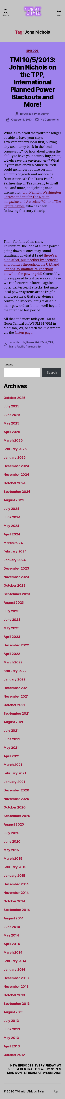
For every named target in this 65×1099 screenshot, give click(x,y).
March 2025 (13, 440)
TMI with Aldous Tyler (29, 1091)
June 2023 (12, 619)
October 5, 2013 (21, 119)
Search (8, 365)
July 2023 (11, 611)
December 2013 (16, 978)
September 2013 (17, 1003)
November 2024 (16, 474)
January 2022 (14, 679)
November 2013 (16, 986)
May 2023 (11, 628)
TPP (50, 342)
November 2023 (16, 577)
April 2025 (12, 432)
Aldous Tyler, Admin (36, 113)
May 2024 (11, 526)
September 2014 (17, 910)
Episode (32, 50)
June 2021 (12, 739)
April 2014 (12, 944)
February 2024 (15, 551)
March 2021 (13, 765)
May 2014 (11, 935)
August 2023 (14, 602)
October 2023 (14, 585)
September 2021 (17, 713)
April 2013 (12, 1046)
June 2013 (12, 1029)
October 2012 (14, 1055)
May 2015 (11, 850)
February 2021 (15, 773)
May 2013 (11, 1038)
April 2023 (12, 637)
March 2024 (13, 543)
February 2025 (15, 449)
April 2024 (12, 534)
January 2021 (14, 782)
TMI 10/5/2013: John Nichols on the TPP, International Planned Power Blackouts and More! (32, 82)
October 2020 (15, 807)
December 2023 (16, 568)
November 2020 (16, 799)
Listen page (23, 333)
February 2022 (15, 671)
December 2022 (16, 645)
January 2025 (15, 457)
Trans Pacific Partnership (25, 346)
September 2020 (17, 816)
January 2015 (14, 875)
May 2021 (11, 747)
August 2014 (13, 918)
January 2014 (14, 969)
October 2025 (14, 398)
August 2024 (14, 500)
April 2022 (12, 654)
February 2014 (15, 961)
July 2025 (11, 406)
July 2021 (11, 730)
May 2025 (11, 423)
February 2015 (15, 867)
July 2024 (11, 509)
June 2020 (12, 841)
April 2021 (12, 756)
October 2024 (14, 483)
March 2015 (13, 858)
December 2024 (16, 466)
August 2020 (14, 824)
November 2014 (16, 893)
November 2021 (16, 696)
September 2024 (17, 491)
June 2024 (12, 517)
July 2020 (12, 833)
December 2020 (16, 790)
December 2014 (16, 884)
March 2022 (13, 662)
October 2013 (14, 995)
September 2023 (17, 594)
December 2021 (16, 688)
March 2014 (13, 952)
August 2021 (13, 722)
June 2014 (12, 927)
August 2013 (13, 1012)
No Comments (49, 119)
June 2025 (12, 415)
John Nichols (17, 342)
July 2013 (11, 1021)
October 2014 (14, 901)
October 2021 (14, 705)
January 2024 (15, 560)
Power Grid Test (36, 342)
